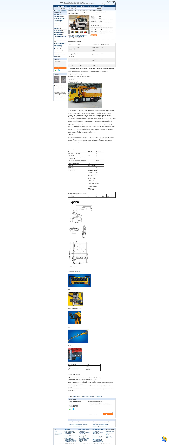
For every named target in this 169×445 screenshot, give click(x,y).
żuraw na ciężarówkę (76, 396)
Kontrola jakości (82, 6)
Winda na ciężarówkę (58, 34)
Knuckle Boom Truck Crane (59, 18)
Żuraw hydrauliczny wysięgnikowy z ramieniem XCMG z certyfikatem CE (83, 436)
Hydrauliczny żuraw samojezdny (60, 36)
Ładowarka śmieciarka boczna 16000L (77, 426)
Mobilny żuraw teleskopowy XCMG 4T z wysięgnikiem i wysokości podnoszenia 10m (98, 440)
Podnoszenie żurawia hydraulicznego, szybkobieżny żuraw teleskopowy (98, 432)
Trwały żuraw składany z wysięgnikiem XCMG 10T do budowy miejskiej (70, 432)
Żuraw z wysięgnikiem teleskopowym (99, 429)
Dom (56, 6)
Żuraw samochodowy (58, 16)
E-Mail (107, 434)
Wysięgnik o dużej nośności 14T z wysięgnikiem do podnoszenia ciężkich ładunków (84, 440)
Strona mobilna (110, 437)
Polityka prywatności (62, 443)
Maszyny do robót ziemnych (59, 43)
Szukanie (100, 8)
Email (114, 2)
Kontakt (61, 67)
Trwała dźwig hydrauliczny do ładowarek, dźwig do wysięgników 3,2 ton (70, 436)
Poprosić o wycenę (109, 2)
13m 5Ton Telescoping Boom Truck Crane (77, 421)
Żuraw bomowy (63, 10)
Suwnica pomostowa (58, 52)
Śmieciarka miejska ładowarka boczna (100, 426)
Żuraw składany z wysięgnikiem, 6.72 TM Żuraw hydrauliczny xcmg (84, 432)
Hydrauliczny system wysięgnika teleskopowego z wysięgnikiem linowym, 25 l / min (98, 437)
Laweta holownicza (57, 50)
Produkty (61, 6)
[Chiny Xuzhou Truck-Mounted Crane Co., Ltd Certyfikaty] (57, 82)
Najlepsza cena (81, 37)
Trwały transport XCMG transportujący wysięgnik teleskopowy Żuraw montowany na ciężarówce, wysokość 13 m (70, 440)
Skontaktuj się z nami (92, 6)
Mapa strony (108, 436)
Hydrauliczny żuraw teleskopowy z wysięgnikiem (78, 424)
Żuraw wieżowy (57, 48)
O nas (66, 6)
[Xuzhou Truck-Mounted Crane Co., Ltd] (56, 2)
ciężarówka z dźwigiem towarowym (96, 396)
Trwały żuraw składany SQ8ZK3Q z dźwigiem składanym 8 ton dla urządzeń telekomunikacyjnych (78, 36)
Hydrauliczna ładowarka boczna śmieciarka (101, 424)
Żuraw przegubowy (57, 30)
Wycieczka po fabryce (73, 6)
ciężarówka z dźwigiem (85, 396)
